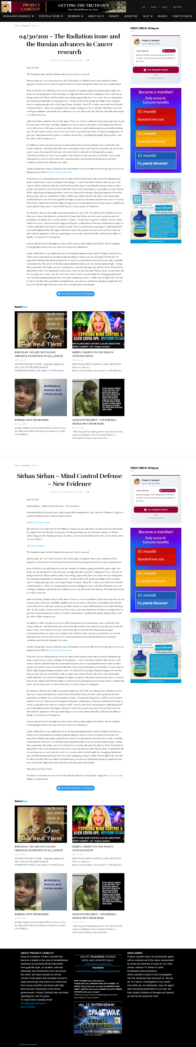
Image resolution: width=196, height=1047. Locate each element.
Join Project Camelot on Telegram (76, 293)
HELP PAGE (177, 7)
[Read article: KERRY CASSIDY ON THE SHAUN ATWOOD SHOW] (98, 330)
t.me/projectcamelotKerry (98, 964)
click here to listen (35, 545)
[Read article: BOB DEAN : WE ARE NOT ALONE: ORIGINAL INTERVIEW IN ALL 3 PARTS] (41, 330)
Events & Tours (49, 16)
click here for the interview (59, 172)
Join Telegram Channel (157, 70)
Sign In (164, 7)
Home (17, 26)
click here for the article (38, 522)
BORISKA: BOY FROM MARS (31, 420)
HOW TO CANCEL (183, 16)
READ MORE (28, 1007)
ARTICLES (35, 26)
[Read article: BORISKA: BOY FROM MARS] (41, 397)
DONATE (114, 16)
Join (143, 7)
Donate (154, 7)
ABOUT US (94, 16)
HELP (146, 16)
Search (162, 16)
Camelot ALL (25, 26)
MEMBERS (74, 16)
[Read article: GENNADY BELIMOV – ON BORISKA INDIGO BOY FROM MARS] (98, 397)
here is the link (115, 775)
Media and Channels (17, 16)
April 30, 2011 (55, 60)
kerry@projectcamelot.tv (34, 1003)
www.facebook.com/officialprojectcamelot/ (98, 971)
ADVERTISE (131, 16)
